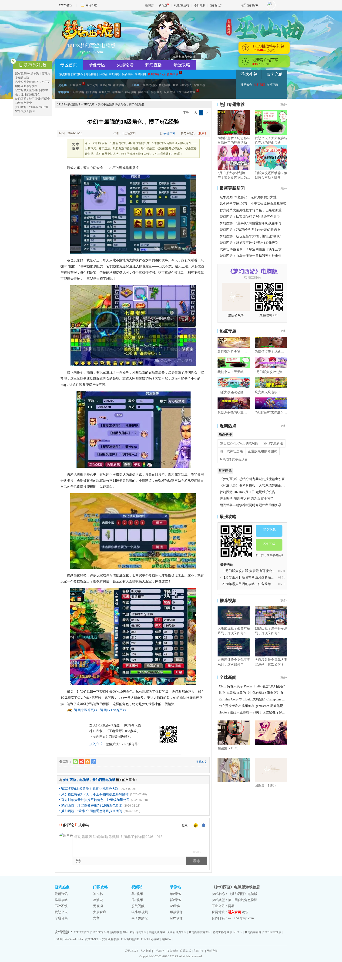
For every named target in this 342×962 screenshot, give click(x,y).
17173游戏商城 (186, 92)
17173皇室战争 (272, 932)
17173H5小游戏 (150, 939)
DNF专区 (237, 932)
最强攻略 (182, 65)
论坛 (245, 912)
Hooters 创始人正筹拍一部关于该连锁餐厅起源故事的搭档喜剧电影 (267, 712)
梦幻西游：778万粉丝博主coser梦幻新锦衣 (250, 230)
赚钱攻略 (118, 85)
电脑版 (84, 780)
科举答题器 (150, 85)
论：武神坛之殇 (231, 451)
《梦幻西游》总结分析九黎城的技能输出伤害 (252, 479)
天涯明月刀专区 (177, 932)
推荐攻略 (61, 900)
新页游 (163, 5)
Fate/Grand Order (73, 939)
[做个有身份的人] (195, 825)
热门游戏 (252, 5)
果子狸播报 (139, 918)
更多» (283, 104)
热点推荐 (64, 74)
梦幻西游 (69, 780)
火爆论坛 (125, 65)
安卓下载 (269, 529)
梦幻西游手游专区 (199, 932)
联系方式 (185, 950)
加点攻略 (130, 92)
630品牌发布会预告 (234, 459)
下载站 (102, 74)
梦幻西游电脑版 (103, 780)
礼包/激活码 (181, 5)
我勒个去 (61, 912)
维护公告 (92, 85)
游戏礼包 (249, 74)
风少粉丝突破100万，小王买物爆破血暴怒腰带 (95, 794)
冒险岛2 (166, 939)
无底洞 (98, 906)
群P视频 (137, 900)
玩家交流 (169, 92)
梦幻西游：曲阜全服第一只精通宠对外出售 (251, 256)
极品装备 (127, 74)
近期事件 (75, 85)
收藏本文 (201, 762)
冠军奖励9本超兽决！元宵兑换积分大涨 (89, 788)
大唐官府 (99, 912)
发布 (196, 861)
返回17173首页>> (113, 710)
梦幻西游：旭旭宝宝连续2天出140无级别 (249, 243)
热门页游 (215, 5)
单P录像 (175, 894)
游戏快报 (78, 74)
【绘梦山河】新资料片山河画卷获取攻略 (251, 577)
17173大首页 (81, 932)
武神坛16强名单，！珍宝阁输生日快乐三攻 (251, 249)
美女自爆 (114, 74)
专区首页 (68, 65)
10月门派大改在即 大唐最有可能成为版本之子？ (257, 571)
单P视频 (137, 894)
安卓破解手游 (110, 939)
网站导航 (91, 5)
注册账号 (246, 84)
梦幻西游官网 (253, 932)
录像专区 (97, 65)
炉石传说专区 (138, 932)
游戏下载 (272, 84)
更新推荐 (91, 74)
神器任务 (143, 92)
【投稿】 (201, 133)
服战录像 (176, 912)
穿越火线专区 (156, 932)
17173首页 (65, 5)
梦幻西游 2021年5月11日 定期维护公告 (247, 492)
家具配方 (104, 92)
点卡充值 (274, 74)
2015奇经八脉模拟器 (192, 85)
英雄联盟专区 (119, 932)
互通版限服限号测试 (262, 451)
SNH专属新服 (273, 443)
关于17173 (131, 950)
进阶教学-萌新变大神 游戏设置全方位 (247, 498)
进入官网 (234, 912)
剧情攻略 (91, 92)
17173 (61, 104)
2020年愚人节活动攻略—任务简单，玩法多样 (254, 584)
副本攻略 (78, 92)
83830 (58, 939)
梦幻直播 (153, 65)
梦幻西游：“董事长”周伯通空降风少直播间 (91, 811)
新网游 (149, 5)
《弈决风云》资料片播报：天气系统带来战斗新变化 (257, 485)
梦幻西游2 (73, 104)
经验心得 (105, 85)
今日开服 (199, 5)
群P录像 (175, 900)
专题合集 (61, 918)
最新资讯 (61, 894)
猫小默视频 (139, 912)
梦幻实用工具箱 (168, 85)
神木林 (98, 894)
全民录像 (176, 918)
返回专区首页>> (85, 710)
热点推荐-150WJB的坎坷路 (239, 443)
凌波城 (98, 900)
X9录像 (175, 906)
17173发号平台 (100, 932)
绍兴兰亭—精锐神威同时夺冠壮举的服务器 (251, 505)
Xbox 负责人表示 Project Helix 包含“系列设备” (252, 686)
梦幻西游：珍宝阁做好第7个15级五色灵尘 (91, 805)
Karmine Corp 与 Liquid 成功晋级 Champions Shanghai (256, 699)
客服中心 (199, 950)
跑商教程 (117, 92)
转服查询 (156, 92)
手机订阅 (169, 133)
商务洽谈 (172, 950)
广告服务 (159, 950)
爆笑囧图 (140, 74)
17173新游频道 (130, 939)
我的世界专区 (93, 939)
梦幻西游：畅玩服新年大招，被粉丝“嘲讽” (250, 236)
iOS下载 (269, 543)
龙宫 (96, 918)
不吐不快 (61, 906)
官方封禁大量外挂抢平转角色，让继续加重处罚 (95, 800)
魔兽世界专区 (221, 932)
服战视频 (137, 906)
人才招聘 (145, 950)
